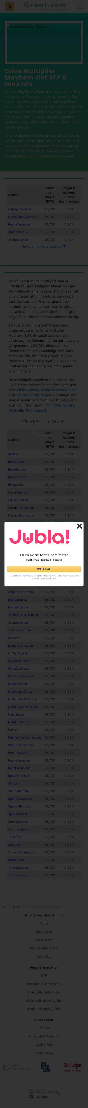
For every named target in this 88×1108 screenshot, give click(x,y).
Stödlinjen (17, 576)
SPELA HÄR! (44, 569)
